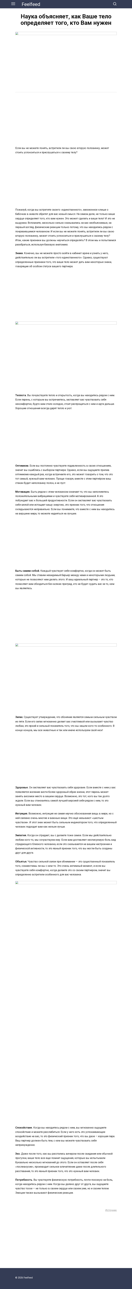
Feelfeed (31, 4)
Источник (111, 1210)
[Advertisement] (66, 119)
